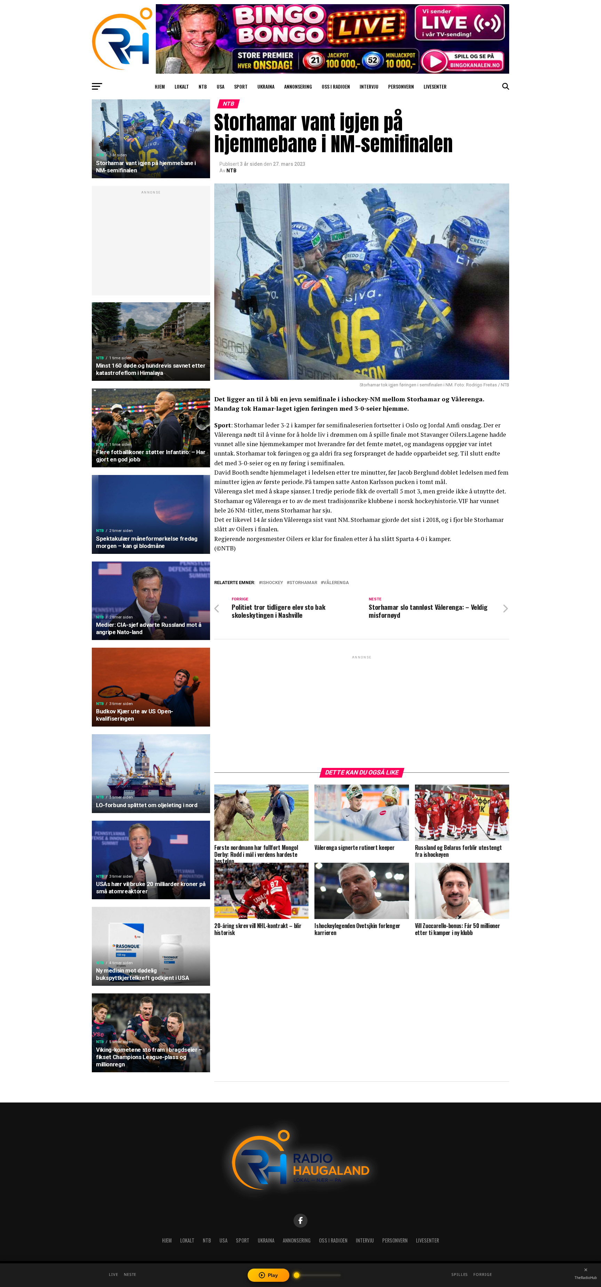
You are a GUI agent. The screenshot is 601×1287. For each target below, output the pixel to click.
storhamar (303, 583)
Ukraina (265, 86)
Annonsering (298, 86)
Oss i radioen (336, 86)
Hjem (160, 86)
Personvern (401, 86)
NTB (203, 86)
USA (220, 86)
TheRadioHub (586, 1277)
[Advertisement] (151, 244)
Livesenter (435, 86)
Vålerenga (336, 583)
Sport (241, 86)
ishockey (272, 583)
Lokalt (182, 86)
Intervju (369, 86)
